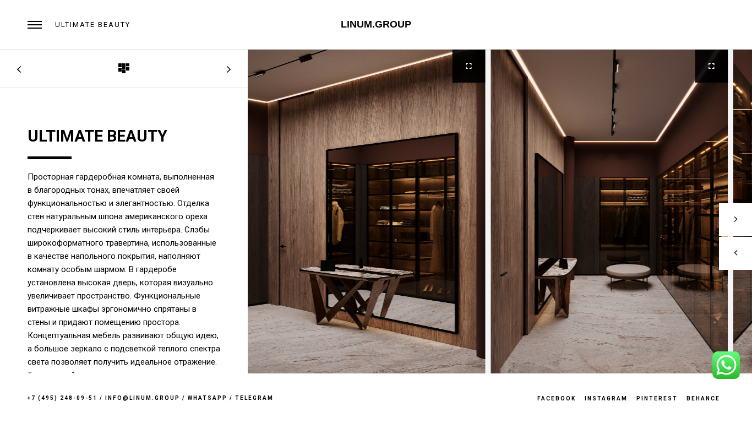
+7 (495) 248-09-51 (62, 398)
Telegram (254, 398)
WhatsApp (207, 398)
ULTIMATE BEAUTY (92, 24)
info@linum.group (142, 398)
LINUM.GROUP (376, 24)
